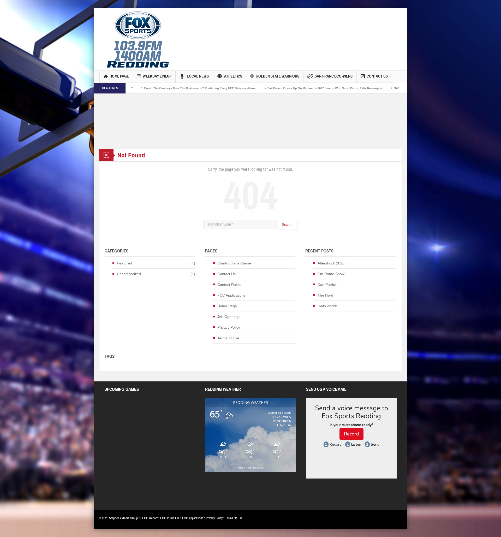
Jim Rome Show (331, 274)
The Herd (325, 295)
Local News (198, 76)
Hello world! (327, 306)
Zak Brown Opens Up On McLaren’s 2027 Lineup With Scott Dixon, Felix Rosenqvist (289, 88)
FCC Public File (170, 518)
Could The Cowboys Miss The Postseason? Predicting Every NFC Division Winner (164, 88)
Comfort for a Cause (234, 263)
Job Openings (228, 317)
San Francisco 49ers (334, 76)
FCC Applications (231, 295)
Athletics (233, 76)
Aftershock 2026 (331, 263)
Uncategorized (129, 274)
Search (288, 224)
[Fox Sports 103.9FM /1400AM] (138, 39)
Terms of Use (228, 338)
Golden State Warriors (277, 76)
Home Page (119, 76)
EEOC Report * (150, 518)
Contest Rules (229, 284)
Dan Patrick (327, 284)
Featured (124, 263)
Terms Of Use (233, 518)
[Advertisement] (272, 30)
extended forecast (250, 468)
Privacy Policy (228, 327)
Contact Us (377, 76)
